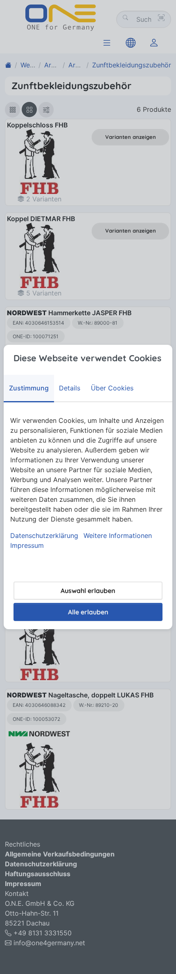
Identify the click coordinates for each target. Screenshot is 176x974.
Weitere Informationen (117, 535)
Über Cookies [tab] (112, 388)
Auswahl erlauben (88, 590)
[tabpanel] (88, 482)
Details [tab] (69, 388)
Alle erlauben (88, 612)
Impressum (27, 545)
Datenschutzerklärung (44, 535)
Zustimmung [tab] (29, 388)
